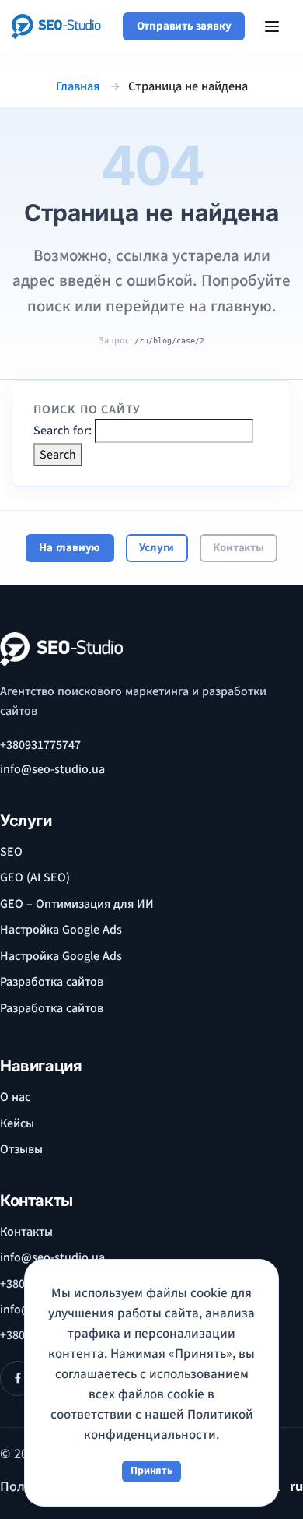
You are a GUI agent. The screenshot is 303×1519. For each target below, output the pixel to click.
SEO (11, 851)
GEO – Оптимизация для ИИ (77, 903)
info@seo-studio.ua (52, 769)
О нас (15, 1097)
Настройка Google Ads (61, 929)
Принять (151, 1471)
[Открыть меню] (271, 26)
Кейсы (17, 1123)
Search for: (62, 430)
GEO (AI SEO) (35, 877)
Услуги (156, 548)
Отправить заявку (184, 26)
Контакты (238, 548)
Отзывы (21, 1149)
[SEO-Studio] (57, 26)
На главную (69, 548)
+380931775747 (40, 745)
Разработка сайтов (51, 981)
